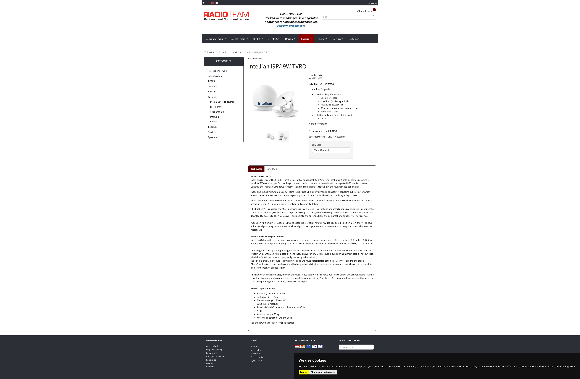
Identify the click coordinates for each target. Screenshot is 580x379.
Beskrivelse (256, 168)
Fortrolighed (212, 346)
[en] (217, 2)
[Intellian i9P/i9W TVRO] (276, 101)
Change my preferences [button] (323, 372)
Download (272, 168)
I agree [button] (303, 372)
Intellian (257, 58)
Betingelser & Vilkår (215, 356)
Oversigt (210, 363)
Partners (210, 366)
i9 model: (316, 144)
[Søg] (374, 16)
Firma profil (211, 353)
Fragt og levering (214, 349)
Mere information (318, 123)
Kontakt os (211, 359)
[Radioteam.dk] (226, 15)
